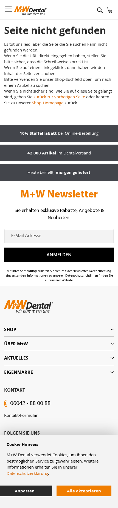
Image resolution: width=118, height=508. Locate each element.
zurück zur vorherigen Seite (59, 96)
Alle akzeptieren (84, 491)
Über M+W (16, 344)
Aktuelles (16, 358)
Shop (10, 329)
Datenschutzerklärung (27, 473)
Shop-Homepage (47, 102)
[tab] (59, 329)
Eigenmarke (18, 372)
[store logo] (30, 10)
